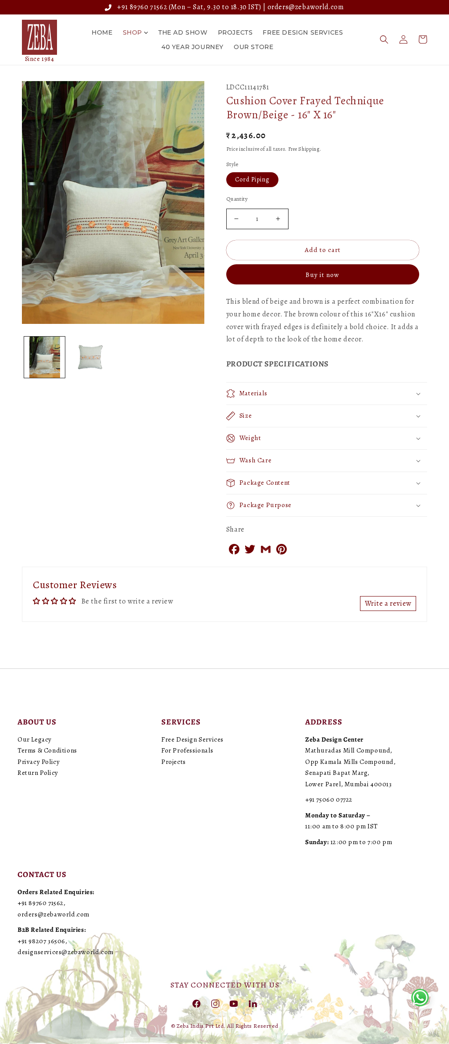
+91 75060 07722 (329, 799)
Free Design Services (192, 739)
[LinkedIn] (252, 1003)
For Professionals (187, 750)
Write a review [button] (388, 603)
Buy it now (322, 274)
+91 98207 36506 (41, 941)
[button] (384, 39)
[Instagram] (215, 1003)
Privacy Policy (39, 761)
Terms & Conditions (47, 750)
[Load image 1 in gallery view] (44, 357)
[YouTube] (234, 1003)
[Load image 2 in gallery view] (89, 357)
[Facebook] (196, 1003)
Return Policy (38, 772)
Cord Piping (252, 179)
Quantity (237, 198)
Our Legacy (35, 739)
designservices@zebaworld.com (66, 952)
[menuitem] (102, 32)
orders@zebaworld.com (305, 7)
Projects (173, 761)
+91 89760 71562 (140, 7)
